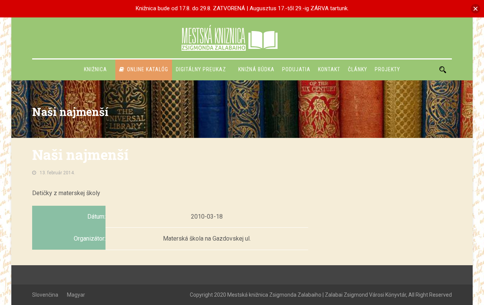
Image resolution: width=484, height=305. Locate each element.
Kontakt (329, 69)
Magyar (76, 295)
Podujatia (296, 69)
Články (357, 69)
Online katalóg (147, 69)
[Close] (475, 8)
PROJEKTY (387, 69)
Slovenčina (45, 295)
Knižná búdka (256, 69)
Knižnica (95, 69)
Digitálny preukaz (201, 69)
